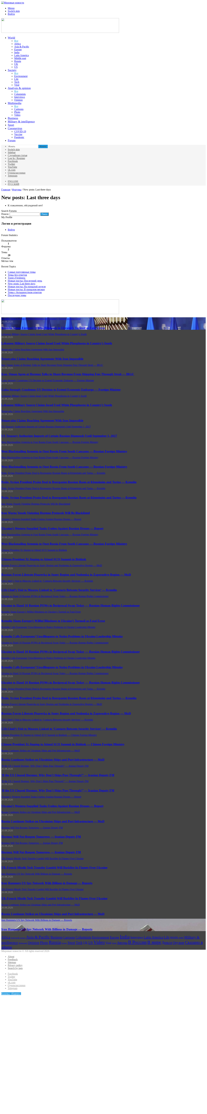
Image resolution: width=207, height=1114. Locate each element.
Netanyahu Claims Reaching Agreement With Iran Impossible (42, 358)
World (11, 37)
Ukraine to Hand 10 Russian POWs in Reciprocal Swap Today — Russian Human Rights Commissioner (70, 605)
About (11, 956)
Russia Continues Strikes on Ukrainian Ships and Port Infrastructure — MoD (52, 759)
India (16, 52)
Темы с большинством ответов (25, 292)
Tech (16, 82)
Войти (11, 229)
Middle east (20, 58)
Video (17, 115)
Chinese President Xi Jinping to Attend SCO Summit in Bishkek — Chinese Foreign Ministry (63, 744)
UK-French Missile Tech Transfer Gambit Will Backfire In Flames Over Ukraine (54, 867)
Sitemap (12, 962)
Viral (16, 85)
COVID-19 (20, 131)
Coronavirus (15, 128)
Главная (5, 189)
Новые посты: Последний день (25, 280)
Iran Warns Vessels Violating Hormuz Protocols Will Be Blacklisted (45, 513)
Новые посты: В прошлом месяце (26, 289)
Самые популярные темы (22, 272)
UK (16, 64)
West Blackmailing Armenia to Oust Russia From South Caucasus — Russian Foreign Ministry (64, 451)
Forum (12, 140)
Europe (18, 49)
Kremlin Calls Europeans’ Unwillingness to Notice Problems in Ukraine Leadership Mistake (62, 636)
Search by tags (15, 968)
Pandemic (19, 137)
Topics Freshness (16, 277)
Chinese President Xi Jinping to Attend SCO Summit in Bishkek (43, 559)
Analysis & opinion (19, 88)
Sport (11, 125)
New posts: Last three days (21, 283)
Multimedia (14, 103)
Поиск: (5, 214)
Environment (20, 76)
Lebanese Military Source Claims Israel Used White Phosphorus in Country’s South (56, 343)
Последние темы (17, 295)
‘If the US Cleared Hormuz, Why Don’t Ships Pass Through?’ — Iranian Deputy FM (57, 775)
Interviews (19, 97)
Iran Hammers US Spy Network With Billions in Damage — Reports (46, 883)
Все (16, 40)
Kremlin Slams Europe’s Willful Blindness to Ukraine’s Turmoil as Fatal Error (53, 328)
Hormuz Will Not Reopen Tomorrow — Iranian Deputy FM (41, 836)
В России (137, 942)
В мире (154, 942)
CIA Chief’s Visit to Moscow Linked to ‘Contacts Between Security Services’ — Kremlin (59, 590)
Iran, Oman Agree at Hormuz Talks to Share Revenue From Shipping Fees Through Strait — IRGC (67, 374)
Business (13, 118)
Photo (17, 112)
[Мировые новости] (12, 2)
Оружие (178, 943)
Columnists (20, 94)
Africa (17, 43)
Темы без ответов (17, 275)
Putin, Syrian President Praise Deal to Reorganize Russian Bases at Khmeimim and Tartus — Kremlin (68, 482)
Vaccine (18, 134)
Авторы (122, 942)
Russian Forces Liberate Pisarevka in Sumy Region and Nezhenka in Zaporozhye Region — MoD (66, 574)
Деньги (167, 943)
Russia (17, 61)
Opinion (18, 100)
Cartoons (18, 109)
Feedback (13, 959)
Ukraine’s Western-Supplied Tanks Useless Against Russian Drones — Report (52, 528)
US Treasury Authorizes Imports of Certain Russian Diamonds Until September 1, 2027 (59, 436)
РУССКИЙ (13, 184)
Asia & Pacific (21, 46)
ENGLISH (13, 181)
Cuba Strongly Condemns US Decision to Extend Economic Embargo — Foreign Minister (61, 389)
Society (12, 70)
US (16, 67)
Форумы (16, 189)
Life (16, 79)
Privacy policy (15, 965)
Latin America (21, 55)
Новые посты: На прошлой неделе (27, 286)
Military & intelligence (21, 121)
